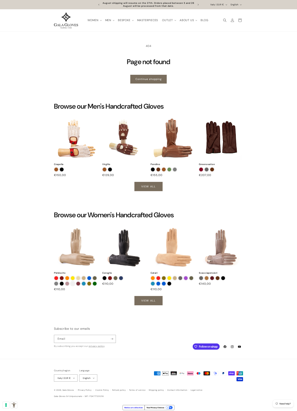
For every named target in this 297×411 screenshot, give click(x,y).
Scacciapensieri (208, 273)
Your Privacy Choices (155, 408)
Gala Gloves (68, 390)
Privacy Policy (85, 390)
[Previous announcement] (99, 4)
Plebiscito (60, 273)
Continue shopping (148, 79)
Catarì (154, 273)
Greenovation (207, 164)
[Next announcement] (198, 4)
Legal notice (196, 390)
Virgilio (106, 164)
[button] (94, 20)
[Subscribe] (112, 339)
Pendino (155, 164)
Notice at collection (133, 408)
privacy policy (96, 346)
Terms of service (137, 390)
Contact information (177, 390)
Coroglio (107, 273)
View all (148, 186)
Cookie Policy (102, 390)
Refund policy (119, 390)
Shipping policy (156, 390)
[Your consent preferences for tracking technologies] (6, 405)
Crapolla (58, 164)
